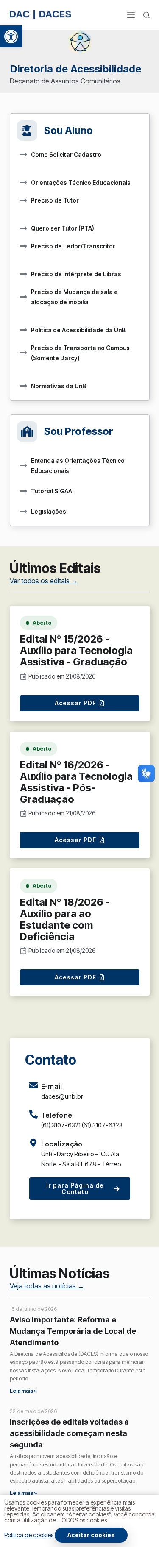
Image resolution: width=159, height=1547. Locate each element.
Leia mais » (23, 1391)
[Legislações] (23, 511)
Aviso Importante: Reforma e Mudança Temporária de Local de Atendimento (73, 1331)
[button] (11, 36)
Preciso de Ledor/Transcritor (73, 246)
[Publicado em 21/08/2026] (23, 676)
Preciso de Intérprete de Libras (76, 274)
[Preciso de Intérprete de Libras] (23, 274)
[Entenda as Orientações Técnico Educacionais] (23, 466)
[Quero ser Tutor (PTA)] (23, 228)
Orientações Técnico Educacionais (81, 182)
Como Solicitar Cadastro (66, 154)
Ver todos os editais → (44, 580)
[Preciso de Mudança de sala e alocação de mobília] (23, 297)
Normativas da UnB (58, 386)
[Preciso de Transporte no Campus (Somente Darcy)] (23, 353)
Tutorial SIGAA (51, 491)
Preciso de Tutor (55, 200)
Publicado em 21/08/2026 (61, 676)
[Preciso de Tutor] (23, 200)
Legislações (48, 511)
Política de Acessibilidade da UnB (78, 330)
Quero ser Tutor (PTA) (62, 228)
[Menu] (131, 15)
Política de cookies (28, 1535)
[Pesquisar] (146, 15)
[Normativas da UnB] (23, 386)
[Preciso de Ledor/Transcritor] (23, 246)
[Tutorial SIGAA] (23, 491)
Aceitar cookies (91, 1535)
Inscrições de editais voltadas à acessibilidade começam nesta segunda (69, 1433)
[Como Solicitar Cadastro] (23, 154)
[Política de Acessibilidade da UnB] (23, 330)
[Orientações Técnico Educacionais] (23, 182)
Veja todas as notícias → (47, 1286)
